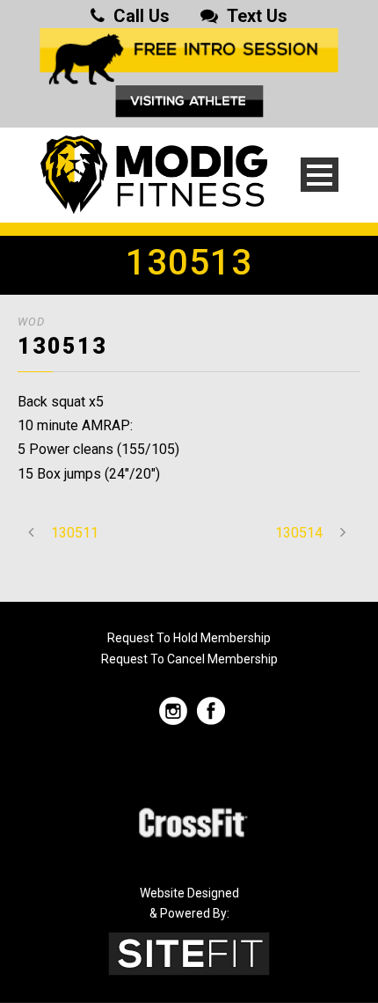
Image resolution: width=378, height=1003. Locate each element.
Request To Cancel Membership (189, 659)
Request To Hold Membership (189, 638)
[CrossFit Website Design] (189, 952)
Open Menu (319, 174)
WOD (31, 321)
